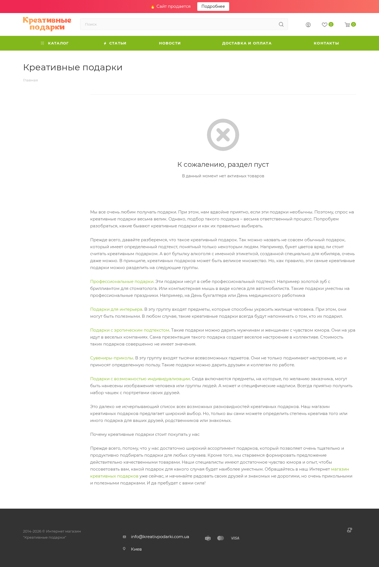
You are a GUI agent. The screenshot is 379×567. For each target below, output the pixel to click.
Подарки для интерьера (116, 309)
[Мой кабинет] (308, 25)
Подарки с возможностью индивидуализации (140, 378)
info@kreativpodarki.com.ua (160, 536)
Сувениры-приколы (111, 357)
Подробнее (213, 6)
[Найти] (281, 24)
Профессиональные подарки (121, 281)
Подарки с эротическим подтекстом (129, 330)
